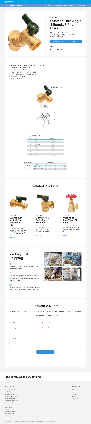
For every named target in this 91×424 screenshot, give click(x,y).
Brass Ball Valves (9, 394)
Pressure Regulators (10, 411)
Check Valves (8, 407)
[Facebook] (51, 50)
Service (45, 2)
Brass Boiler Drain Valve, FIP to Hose (69, 220)
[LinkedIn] (58, 50)
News (53, 2)
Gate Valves (8, 405)
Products (27, 2)
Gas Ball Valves (9, 392)
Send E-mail (74, 41)
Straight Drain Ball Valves (11, 396)
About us (36, 2)
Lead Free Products (10, 389)
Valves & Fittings (57, 5)
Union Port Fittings (10, 402)
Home (44, 5)
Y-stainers (7, 409)
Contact (61, 2)
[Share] (61, 50)
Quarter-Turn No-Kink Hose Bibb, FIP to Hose (16, 221)
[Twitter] (55, 50)
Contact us (75, 398)
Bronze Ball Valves (10, 398)
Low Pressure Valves (67, 5)
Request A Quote (58, 41)
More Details (13, 237)
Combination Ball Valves (11, 400)
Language (82, 2)
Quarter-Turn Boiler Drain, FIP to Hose (42, 220)
